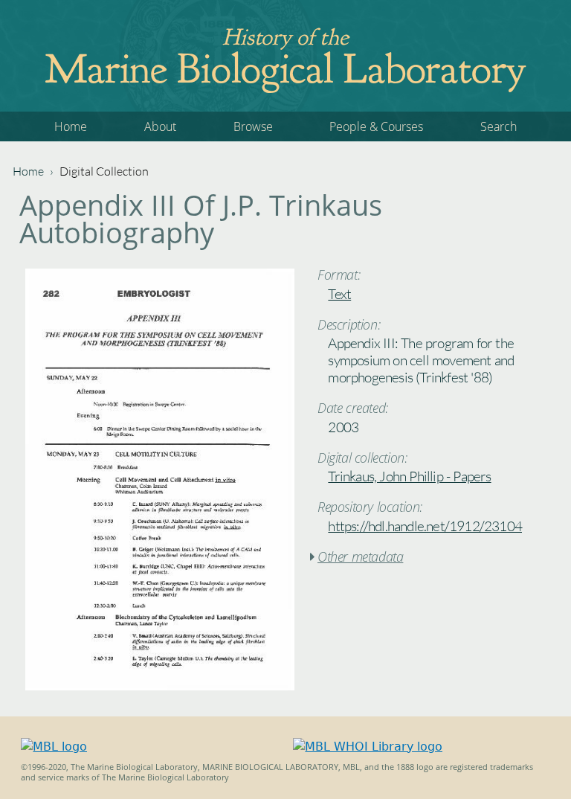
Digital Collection (104, 171)
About (160, 126)
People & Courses (376, 126)
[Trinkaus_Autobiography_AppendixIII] (159, 686)
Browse (253, 126)
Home (70, 126)
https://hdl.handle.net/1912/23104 (425, 526)
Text (339, 294)
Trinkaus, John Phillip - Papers (409, 476)
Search (498, 126)
